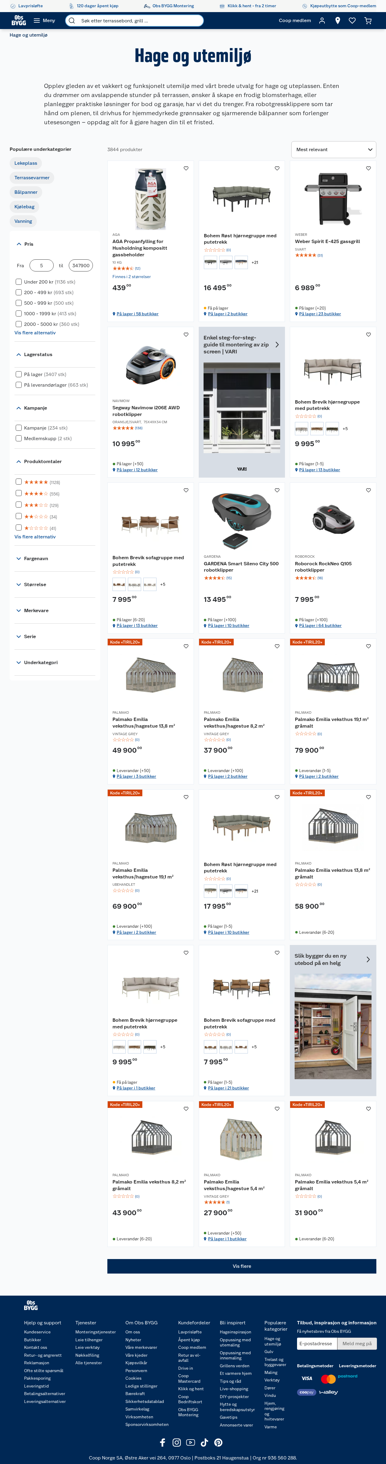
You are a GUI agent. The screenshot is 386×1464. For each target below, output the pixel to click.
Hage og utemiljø (272, 1341)
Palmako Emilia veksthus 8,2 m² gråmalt (149, 1185)
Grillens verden (234, 1365)
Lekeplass (25, 163)
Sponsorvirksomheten (147, 1424)
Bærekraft (135, 1393)
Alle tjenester (88, 1362)
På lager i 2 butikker (228, 313)
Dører (269, 1387)
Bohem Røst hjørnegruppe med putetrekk (240, 239)
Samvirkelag (137, 1409)
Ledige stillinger (141, 1386)
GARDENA (212, 556)
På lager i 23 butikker (320, 313)
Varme (270, 1426)
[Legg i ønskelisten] (186, 168)
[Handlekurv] (367, 20)
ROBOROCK (305, 556)
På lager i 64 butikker (320, 625)
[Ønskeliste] (352, 20)
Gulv (268, 1351)
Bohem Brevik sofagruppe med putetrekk (148, 561)
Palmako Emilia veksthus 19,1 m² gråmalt (332, 722)
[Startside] (19, 20)
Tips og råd (230, 1381)
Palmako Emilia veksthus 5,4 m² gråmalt (331, 1185)
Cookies (133, 1378)
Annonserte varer (236, 1425)
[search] (72, 21)
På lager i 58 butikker (138, 313)
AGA (116, 234)
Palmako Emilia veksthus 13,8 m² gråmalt (332, 873)
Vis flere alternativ (35, 333)
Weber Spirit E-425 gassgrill (327, 241)
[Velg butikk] (338, 20)
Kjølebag (24, 206)
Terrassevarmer (31, 177)
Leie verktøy (87, 1347)
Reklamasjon (36, 1362)
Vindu (270, 1395)
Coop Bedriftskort (190, 1399)
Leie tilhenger (89, 1339)
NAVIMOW (121, 401)
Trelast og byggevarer (275, 1362)
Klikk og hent (191, 1388)
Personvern (136, 1370)
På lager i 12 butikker (137, 469)
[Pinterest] (218, 1442)
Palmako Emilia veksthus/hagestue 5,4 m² (234, 1185)
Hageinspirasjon (235, 1331)
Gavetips (228, 1417)
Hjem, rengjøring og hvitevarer (274, 1411)
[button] (241, 1266)
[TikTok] (204, 1442)
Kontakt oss (35, 1347)
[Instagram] (176, 1442)
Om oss (132, 1331)
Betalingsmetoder (315, 1365)
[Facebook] (162, 1442)
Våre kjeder (136, 1355)
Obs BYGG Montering (188, 1412)
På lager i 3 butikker (136, 776)
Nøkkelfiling (87, 1355)
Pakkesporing (37, 1378)
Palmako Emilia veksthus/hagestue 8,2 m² (234, 722)
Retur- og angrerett (43, 1355)
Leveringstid (36, 1386)
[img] (150, 268)
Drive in (185, 1368)
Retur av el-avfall (189, 1358)
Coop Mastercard (189, 1378)
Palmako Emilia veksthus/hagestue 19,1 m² (142, 873)
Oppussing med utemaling (235, 1342)
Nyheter (133, 1339)
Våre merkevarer (141, 1347)
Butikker (32, 1339)
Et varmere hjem (236, 1373)
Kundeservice (37, 1331)
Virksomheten (139, 1416)
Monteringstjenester (95, 1331)
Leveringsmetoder (357, 1365)
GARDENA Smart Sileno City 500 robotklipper (241, 567)
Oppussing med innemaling (235, 1355)
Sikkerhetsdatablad (144, 1401)
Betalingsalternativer (44, 1393)
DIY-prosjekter (234, 1396)
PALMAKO (120, 712)
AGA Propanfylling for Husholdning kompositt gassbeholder (139, 248)
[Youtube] (190, 1442)
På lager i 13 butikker (319, 469)
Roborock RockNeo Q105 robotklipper (323, 567)
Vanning (23, 221)
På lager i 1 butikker (136, 1088)
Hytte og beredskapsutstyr (237, 1407)
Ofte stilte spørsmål (43, 1370)
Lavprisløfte (190, 1331)
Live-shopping (234, 1388)
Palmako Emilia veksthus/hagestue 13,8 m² (143, 722)
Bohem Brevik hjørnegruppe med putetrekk (327, 405)
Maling (270, 1372)
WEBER (301, 234)
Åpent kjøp (189, 1339)
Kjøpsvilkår (136, 1362)
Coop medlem (192, 1347)
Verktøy (272, 1380)
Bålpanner (25, 192)
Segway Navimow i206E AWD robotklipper (146, 411)
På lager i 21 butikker (228, 1088)
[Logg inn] (322, 20)
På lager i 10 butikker (228, 625)
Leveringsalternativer (45, 1401)
